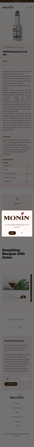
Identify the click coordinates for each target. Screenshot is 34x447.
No (22, 233)
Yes (12, 233)
